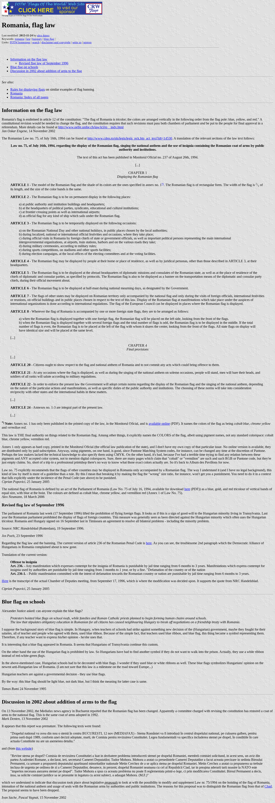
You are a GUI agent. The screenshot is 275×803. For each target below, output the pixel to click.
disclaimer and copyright (55, 42)
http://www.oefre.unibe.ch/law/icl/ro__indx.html (91, 127)
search (36, 42)
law (28, 38)
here (187, 489)
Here (5, 581)
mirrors (87, 42)
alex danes (43, 35)
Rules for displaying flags (27, 89)
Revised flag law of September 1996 (43, 63)
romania (19, 38)
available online (159, 423)
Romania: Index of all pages (29, 97)
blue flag (49, 38)
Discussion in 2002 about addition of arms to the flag (46, 71)
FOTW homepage (20, 42)
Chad (268, 786)
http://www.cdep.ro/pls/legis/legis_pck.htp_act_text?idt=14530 (129, 138)
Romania (16, 93)
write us (76, 42)
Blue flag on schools (24, 67)
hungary (37, 38)
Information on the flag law (28, 59)
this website (24, 748)
